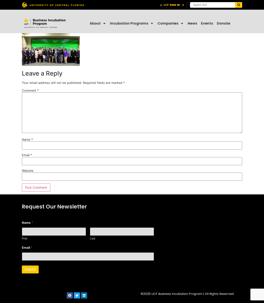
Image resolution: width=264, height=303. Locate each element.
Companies (168, 23)
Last (92, 238)
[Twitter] (77, 295)
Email (27, 155)
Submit (30, 269)
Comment (30, 90)
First (24, 238)
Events (207, 23)
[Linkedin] (84, 295)
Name (27, 139)
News (192, 23)
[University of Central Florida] (53, 5)
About (95, 23)
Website (27, 170)
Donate (223, 23)
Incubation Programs (129, 23)
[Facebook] (70, 295)
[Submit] (238, 5)
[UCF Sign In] (172, 5)
